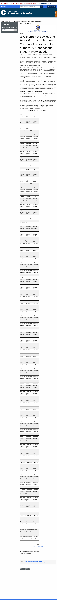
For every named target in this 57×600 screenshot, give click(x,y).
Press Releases (6, 24)
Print (29, 568)
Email (23, 568)
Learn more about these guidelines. (45, 3)
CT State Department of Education (32, 561)
